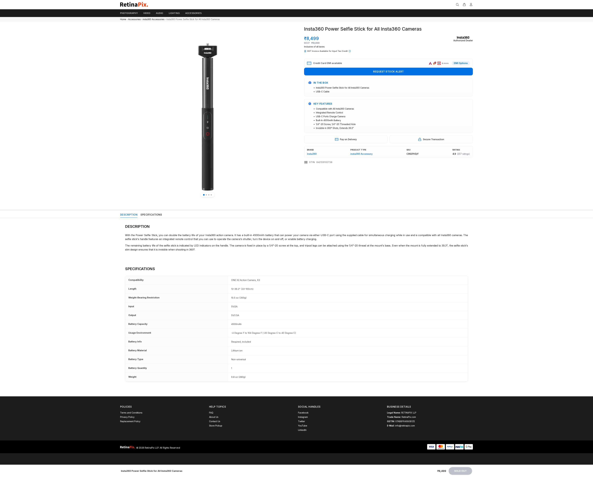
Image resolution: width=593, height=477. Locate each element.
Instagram (303, 417)
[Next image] (289, 112)
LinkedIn (302, 430)
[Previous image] (126, 112)
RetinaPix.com (409, 417)
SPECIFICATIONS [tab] (151, 214)
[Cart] (464, 5)
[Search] (458, 5)
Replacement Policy (130, 421)
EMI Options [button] (461, 63)
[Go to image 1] (204, 195)
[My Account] (470, 5)
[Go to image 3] (208, 194)
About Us (213, 417)
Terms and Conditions (131, 412)
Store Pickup (215, 425)
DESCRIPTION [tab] (128, 214)
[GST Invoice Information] (350, 51)
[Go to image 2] (206, 194)
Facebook (303, 412)
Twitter (301, 421)
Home (123, 19)
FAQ (211, 412)
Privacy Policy (127, 417)
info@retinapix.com (405, 425)
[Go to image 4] (211, 194)
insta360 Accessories (153, 19)
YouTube (302, 425)
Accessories (134, 19)
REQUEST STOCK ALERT (388, 71)
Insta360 (312, 153)
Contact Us (214, 421)
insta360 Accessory (361, 153)
